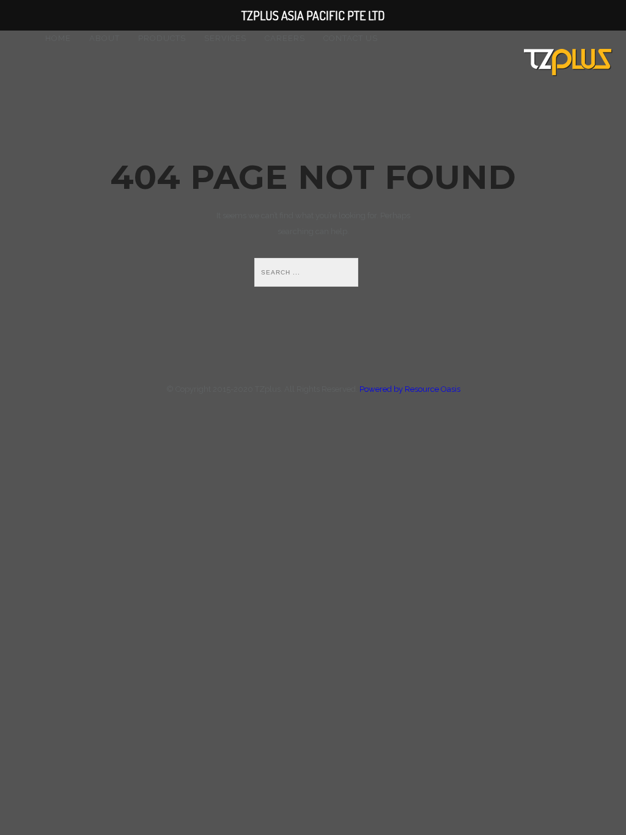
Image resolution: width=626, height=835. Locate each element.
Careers (285, 38)
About (104, 38)
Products (162, 38)
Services (225, 38)
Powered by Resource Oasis (409, 389)
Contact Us (350, 38)
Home (58, 38)
